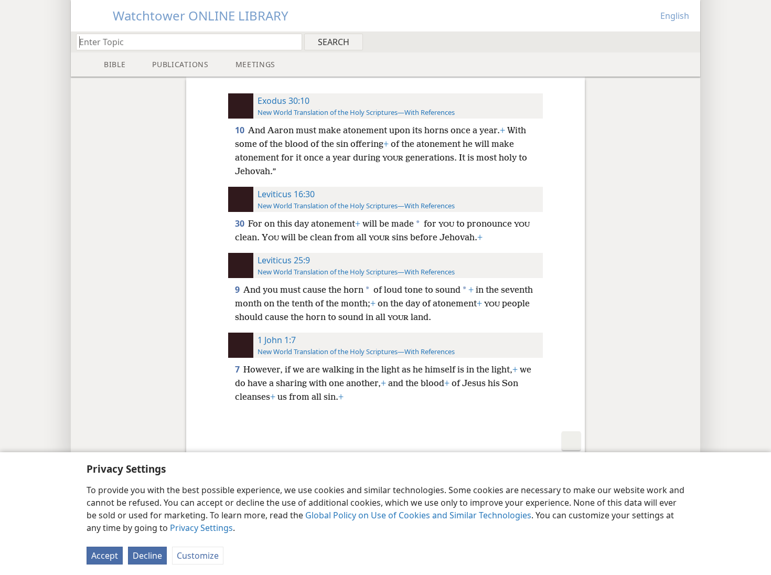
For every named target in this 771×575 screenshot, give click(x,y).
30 (240, 223)
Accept (104, 555)
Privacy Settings (201, 528)
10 (240, 130)
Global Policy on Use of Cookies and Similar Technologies (418, 515)
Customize (198, 555)
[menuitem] (688, 41)
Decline (147, 555)
